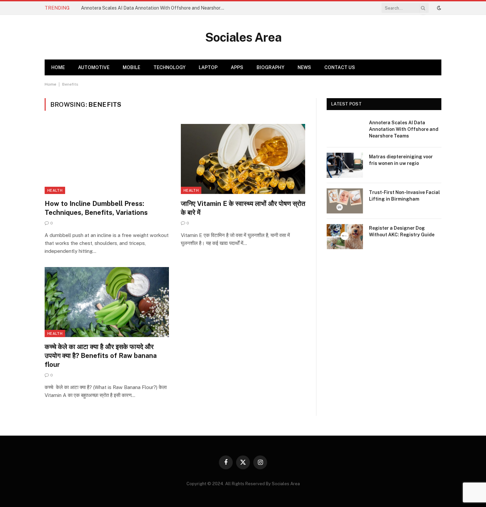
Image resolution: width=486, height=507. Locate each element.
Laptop (208, 67)
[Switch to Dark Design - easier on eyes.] (438, 8)
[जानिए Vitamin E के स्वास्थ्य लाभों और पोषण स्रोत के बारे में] (243, 159)
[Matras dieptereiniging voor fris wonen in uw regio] (345, 165)
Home (58, 67)
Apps (237, 67)
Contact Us (339, 67)
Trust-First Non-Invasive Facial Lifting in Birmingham (404, 196)
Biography (270, 67)
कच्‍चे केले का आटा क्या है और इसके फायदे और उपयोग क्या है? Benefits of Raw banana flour (101, 356)
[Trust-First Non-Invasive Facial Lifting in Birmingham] (345, 201)
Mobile (131, 67)
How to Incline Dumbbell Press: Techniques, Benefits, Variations (96, 208)
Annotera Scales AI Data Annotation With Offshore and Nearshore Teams (155, 8)
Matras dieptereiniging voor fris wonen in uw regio (401, 160)
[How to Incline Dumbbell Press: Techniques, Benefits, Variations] (107, 159)
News (304, 67)
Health (54, 190)
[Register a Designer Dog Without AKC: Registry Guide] (345, 236)
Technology (169, 67)
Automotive (93, 67)
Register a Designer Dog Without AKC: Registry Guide (401, 231)
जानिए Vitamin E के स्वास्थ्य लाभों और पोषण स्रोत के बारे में (243, 208)
